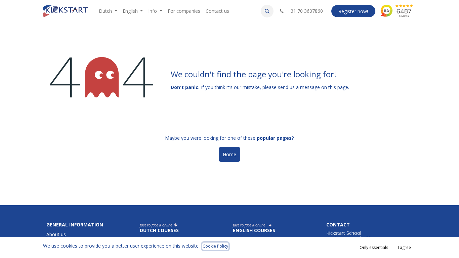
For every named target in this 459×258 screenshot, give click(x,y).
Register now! (353, 11)
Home (229, 154)
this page (338, 87)
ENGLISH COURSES (254, 230)
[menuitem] (108, 11)
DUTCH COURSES (159, 230)
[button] (267, 11)
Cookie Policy (215, 246)
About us (56, 234)
